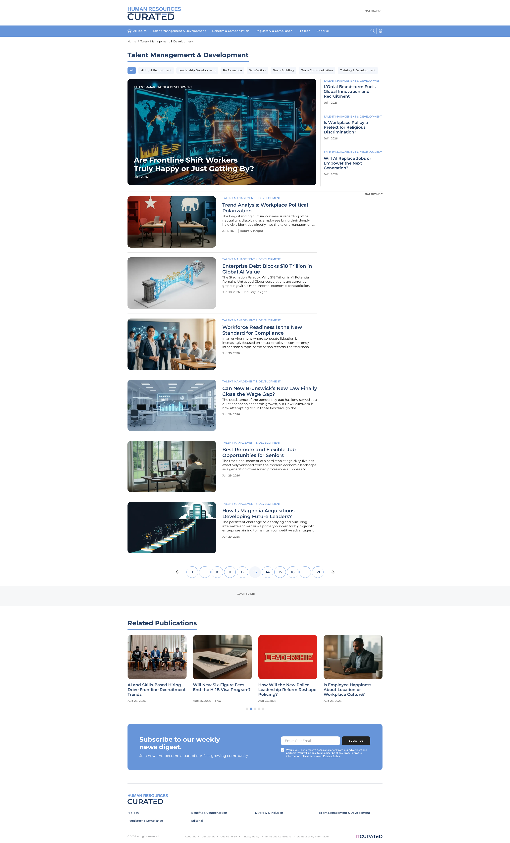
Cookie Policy (229, 836)
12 (242, 572)
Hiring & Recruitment (156, 70)
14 (268, 572)
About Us (190, 836)
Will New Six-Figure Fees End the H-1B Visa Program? (222, 687)
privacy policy (331, 756)
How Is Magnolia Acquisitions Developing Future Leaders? (258, 513)
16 (292, 572)
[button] (247, 709)
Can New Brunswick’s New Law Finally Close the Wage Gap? (269, 391)
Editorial (323, 31)
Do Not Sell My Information (313, 836)
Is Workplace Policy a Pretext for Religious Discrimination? (346, 127)
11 (230, 572)
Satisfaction (257, 70)
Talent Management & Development (179, 31)
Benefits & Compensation (230, 31)
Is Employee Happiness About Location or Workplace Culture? (347, 689)
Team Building (283, 70)
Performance (232, 70)
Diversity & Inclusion (269, 813)
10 (217, 572)
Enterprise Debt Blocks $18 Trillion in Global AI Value (267, 269)
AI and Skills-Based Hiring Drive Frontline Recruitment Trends (156, 689)
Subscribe (356, 740)
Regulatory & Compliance (274, 31)
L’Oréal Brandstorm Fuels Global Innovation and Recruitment (350, 91)
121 (317, 572)
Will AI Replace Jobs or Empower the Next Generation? (347, 163)
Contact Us (208, 836)
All (131, 70)
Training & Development (358, 70)
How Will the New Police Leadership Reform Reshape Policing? (287, 689)
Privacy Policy (250, 836)
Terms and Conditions (278, 836)
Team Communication (317, 70)
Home (132, 41)
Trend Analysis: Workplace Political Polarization (265, 208)
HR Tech (304, 31)
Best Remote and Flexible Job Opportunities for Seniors (259, 452)
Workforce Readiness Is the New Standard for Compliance (262, 330)
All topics (139, 31)
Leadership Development (197, 70)
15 (280, 572)
